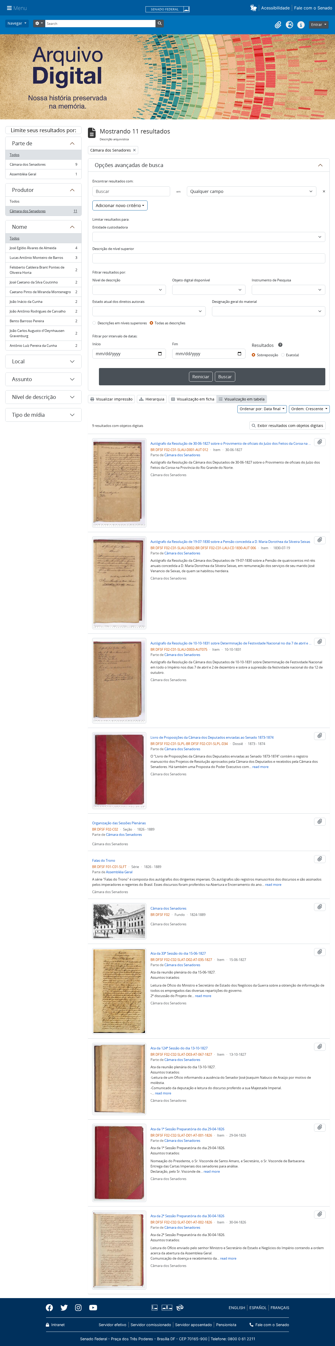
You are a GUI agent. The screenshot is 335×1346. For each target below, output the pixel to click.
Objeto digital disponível (191, 280)
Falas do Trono (103, 860)
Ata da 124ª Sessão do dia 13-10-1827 (179, 1048)
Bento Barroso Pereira (43, 322)
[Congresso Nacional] (166, 1308)
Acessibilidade (275, 7)
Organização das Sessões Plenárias (119, 823)
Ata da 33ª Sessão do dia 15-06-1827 (178, 953)
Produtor (23, 189)
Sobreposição (267, 355)
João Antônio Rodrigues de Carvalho (43, 312)
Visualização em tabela (244, 399)
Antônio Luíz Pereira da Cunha (43, 346)
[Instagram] (78, 1307)
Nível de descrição (34, 397)
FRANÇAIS (280, 1307)
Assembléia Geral (43, 175)
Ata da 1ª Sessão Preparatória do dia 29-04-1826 (187, 1129)
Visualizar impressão (113, 399)
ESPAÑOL (258, 1307)
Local (18, 361)
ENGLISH (237, 1307)
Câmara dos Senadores (43, 165)
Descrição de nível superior (113, 248)
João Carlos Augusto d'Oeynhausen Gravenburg (43, 333)
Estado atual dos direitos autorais (118, 301)
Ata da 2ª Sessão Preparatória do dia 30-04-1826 (187, 1216)
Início (96, 344)
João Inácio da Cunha (43, 303)
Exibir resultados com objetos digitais (289, 425)
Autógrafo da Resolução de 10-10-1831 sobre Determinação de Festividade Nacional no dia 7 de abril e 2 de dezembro (231, 643)
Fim (175, 344)
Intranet (57, 1324)
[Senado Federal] (167, 10)
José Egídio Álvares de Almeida (43, 249)
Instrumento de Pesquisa (271, 280)
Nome (19, 226)
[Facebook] (51, 1307)
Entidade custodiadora (110, 227)
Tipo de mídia (28, 414)
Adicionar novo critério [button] (118, 205)
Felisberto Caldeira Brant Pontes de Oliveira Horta (43, 270)
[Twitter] (64, 1307)
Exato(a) (292, 355)
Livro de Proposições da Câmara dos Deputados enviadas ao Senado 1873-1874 (211, 737)
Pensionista (226, 1324)
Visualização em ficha (195, 399)
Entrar (317, 24)
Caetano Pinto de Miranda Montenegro (43, 293)
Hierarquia (154, 399)
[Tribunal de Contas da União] (178, 1308)
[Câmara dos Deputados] (155, 1308)
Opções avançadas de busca (129, 165)
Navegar (15, 23)
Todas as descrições (170, 323)
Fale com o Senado (313, 7)
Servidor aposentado (193, 1324)
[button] (254, 7)
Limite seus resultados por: (43, 130)
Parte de (22, 143)
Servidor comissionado (151, 1324)
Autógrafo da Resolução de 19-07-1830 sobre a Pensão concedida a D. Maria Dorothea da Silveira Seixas (230, 541)
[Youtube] (91, 1307)
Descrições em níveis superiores (122, 323)
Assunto (22, 379)
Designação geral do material (234, 301)
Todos (14, 154)
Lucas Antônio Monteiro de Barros (43, 259)
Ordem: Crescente (307, 408)
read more (260, 766)
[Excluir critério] (324, 191)
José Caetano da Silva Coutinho (43, 283)
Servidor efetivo (112, 1324)
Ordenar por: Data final (261, 408)
